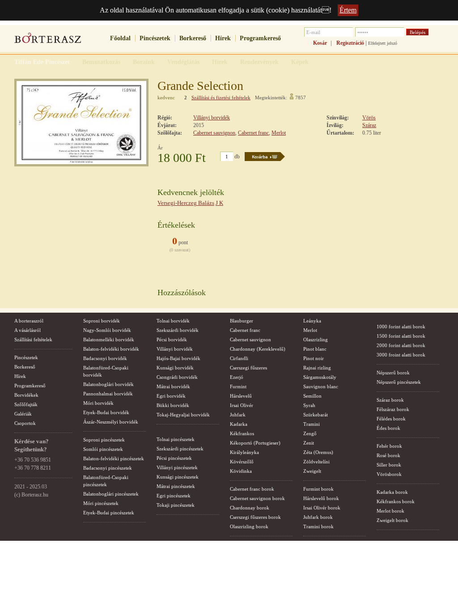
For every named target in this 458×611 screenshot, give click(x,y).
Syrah (309, 405)
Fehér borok (389, 446)
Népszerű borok (393, 372)
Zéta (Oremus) (318, 452)
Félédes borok (391, 418)
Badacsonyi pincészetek (107, 468)
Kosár (320, 43)
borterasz (47, 40)
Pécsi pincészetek (174, 458)
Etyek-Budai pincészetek (108, 512)
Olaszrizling (315, 339)
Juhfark (238, 414)
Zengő (310, 433)
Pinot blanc (315, 349)
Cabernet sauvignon (214, 133)
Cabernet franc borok (252, 489)
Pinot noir (313, 358)
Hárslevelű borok (321, 498)
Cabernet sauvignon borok (257, 498)
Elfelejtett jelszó (382, 43)
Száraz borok (390, 400)
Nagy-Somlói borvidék (107, 330)
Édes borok (388, 428)
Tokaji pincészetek (176, 505)
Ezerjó (236, 377)
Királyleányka (244, 452)
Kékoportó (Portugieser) (255, 443)
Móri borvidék (98, 403)
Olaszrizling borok (249, 526)
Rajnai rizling (317, 367)
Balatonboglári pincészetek (111, 493)
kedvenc (166, 97)
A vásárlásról (27, 330)
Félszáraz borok (393, 409)
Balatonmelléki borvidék (108, 339)
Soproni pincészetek (104, 439)
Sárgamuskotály (319, 377)
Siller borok (389, 464)
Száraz (369, 125)
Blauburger (241, 320)
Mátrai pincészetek (176, 486)
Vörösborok (389, 474)
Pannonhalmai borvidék (108, 393)
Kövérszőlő (242, 461)
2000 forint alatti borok (401, 345)
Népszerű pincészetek (399, 382)
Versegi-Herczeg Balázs (185, 202)
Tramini (311, 424)
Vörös (369, 118)
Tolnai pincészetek (176, 439)
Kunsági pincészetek (178, 476)
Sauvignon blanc (320, 386)
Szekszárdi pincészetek (180, 448)
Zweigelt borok (392, 520)
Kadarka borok (392, 492)
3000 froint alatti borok (401, 354)
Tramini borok (318, 526)
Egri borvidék (171, 396)
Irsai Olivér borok (321, 507)
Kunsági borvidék (175, 367)
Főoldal (120, 38)
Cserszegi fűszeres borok (255, 517)
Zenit (308, 443)
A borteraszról (28, 320)
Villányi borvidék (211, 118)
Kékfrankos (242, 433)
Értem (347, 10)
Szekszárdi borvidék (178, 330)
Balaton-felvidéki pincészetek (113, 458)
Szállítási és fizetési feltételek (220, 97)
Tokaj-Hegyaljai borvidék (183, 414)
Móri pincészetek (101, 503)
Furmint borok (318, 489)
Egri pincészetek (174, 495)
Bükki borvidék (173, 405)
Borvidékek (26, 395)
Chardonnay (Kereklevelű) (257, 349)
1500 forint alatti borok (401, 336)
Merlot (278, 133)
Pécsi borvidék (172, 339)
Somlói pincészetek (103, 449)
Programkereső (260, 38)
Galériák (23, 413)
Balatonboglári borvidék (108, 384)
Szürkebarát (315, 414)
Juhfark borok (318, 517)
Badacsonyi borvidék (105, 358)
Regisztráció (350, 43)
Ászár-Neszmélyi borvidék (110, 421)
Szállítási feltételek (33, 339)
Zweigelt (312, 471)
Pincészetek (155, 38)
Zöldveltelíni (316, 461)
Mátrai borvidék (173, 386)
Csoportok (25, 423)
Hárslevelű (241, 396)
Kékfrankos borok (396, 501)
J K (219, 202)
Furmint (238, 386)
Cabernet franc (253, 133)
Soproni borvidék (101, 320)
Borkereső (192, 38)
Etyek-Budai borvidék (106, 412)
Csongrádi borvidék (177, 377)
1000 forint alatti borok (401, 326)
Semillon (312, 396)
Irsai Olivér (241, 405)
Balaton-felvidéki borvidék (111, 349)
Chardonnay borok (249, 507)
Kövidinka (241, 471)
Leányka (312, 320)
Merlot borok (390, 510)
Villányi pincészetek (177, 467)
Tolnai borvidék (173, 320)
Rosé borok (388, 455)
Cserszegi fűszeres (248, 367)
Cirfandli (239, 358)
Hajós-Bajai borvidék (178, 358)
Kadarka (238, 424)
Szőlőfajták (26, 404)
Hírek (223, 38)
